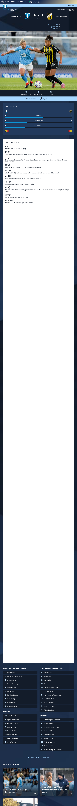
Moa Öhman (10, 673)
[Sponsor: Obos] (34, 2)
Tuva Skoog (10, 699)
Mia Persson (10, 702)
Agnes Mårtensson (12, 720)
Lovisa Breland (11, 735)
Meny (70, 5)
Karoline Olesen (11, 695)
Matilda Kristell (11, 727)
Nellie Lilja (9, 691)
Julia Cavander (11, 716)
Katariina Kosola (11, 723)
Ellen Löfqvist (10, 680)
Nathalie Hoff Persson (13, 676)
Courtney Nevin (11, 688)
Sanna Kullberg (11, 684)
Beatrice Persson (11, 738)
